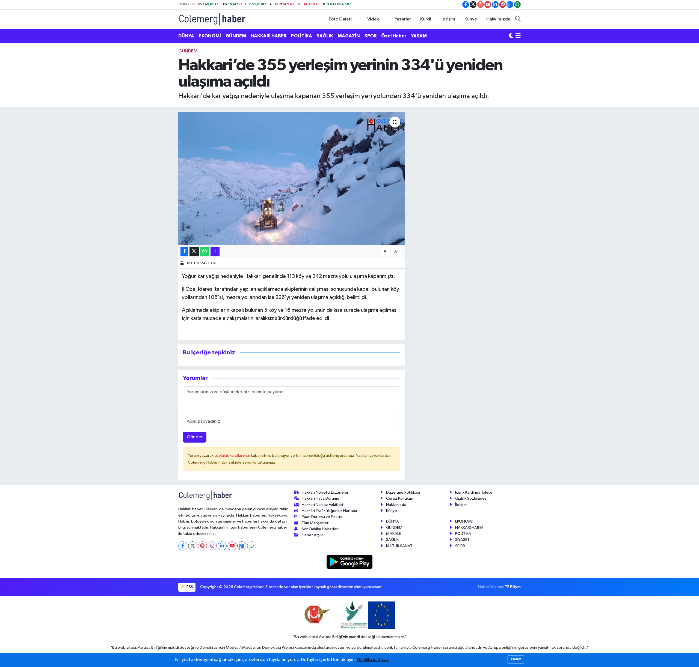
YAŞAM (419, 36)
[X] (192, 545)
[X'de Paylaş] (194, 251)
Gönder (195, 437)
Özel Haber (393, 36)
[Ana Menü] (518, 36)
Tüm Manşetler (315, 523)
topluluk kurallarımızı (232, 455)
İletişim (447, 19)
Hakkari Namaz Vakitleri (322, 505)
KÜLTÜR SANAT (399, 546)
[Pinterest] (202, 545)
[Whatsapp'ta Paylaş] (204, 251)
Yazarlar (403, 19)
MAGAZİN (349, 36)
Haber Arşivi (312, 535)
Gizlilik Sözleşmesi (471, 498)
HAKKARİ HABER (268, 36)
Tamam (516, 659)
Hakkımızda (498, 19)
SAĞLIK (325, 36)
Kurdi (425, 19)
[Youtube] (231, 545)
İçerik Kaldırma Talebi (473, 492)
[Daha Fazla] (215, 251)
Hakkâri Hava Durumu (320, 498)
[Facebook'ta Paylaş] (184, 251)
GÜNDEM (236, 36)
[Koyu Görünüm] (511, 36)
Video (373, 19)
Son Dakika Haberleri (320, 529)
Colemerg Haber (427, 647)
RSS (189, 587)
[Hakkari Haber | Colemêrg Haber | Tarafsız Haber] (212, 18)
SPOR (371, 36)
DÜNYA (186, 36)
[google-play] (349, 561)
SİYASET (462, 540)
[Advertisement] (154, 130)
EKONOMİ (210, 36)
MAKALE (393, 534)
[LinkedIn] (222, 545)
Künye (470, 19)
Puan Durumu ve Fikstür (322, 517)
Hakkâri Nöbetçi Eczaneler (325, 492)
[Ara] (518, 19)
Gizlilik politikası (373, 659)
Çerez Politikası (400, 498)
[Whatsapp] (251, 545)
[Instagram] (212, 545)
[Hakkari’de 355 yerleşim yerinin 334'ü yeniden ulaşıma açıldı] (291, 178)
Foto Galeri (340, 19)
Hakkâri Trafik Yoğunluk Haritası (329, 511)
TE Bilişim (513, 587)
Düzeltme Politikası (403, 492)
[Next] (241, 545)
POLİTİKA (301, 36)
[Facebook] (182, 545)
